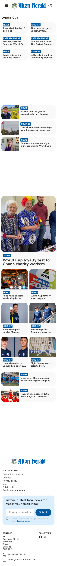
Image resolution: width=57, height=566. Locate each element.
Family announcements (15, 490)
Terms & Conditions (13, 474)
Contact (7, 477)
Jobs (5, 484)
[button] (6, 5)
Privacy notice (23, 521)
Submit (43, 512)
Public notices (10, 487)
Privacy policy (10, 480)
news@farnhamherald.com (22, 559)
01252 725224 (19, 554)
